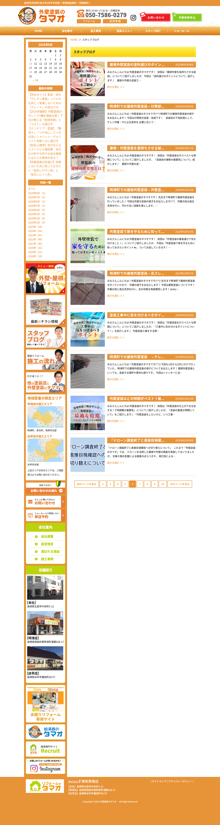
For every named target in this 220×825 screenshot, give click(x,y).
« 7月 (35, 80)
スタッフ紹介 (153, 31)
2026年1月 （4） (37, 222)
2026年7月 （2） (37, 197)
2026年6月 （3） (37, 201)
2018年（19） (36, 256)
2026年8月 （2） (37, 193)
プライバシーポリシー (180, 781)
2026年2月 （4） (37, 218)
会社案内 (67, 31)
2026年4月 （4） (37, 210)
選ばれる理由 (50, 551)
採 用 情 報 (115, 21)
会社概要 (47, 536)
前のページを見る (86, 484)
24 (30, 72)
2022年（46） (36, 239)
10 (30, 63)
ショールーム (181, 31)
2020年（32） (36, 248)
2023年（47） (36, 235)
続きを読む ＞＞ (116, 87)
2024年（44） (36, 231)
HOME (38, 31)
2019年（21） (36, 252)
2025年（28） (36, 227)
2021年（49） (36, 243)
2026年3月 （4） (37, 214)
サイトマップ (159, 781)
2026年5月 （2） (37, 205)
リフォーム (89, 21)
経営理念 (47, 544)
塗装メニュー (124, 31)
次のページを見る (179, 484)
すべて (31, 189)
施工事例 (96, 31)
